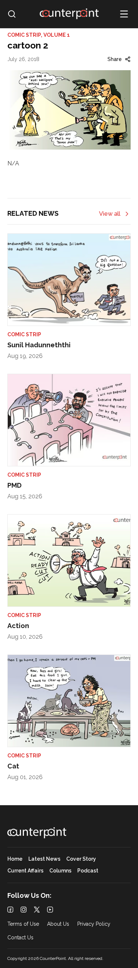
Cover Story (81, 859)
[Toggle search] (11, 14)
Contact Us (20, 937)
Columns (60, 871)
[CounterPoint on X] (37, 910)
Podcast (87, 871)
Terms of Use (23, 924)
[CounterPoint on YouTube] (50, 910)
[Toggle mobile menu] (124, 14)
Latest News (44, 859)
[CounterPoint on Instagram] (23, 910)
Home (14, 859)
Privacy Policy (93, 924)
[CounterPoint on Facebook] (10, 910)
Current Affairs (25, 871)
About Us (58, 924)
